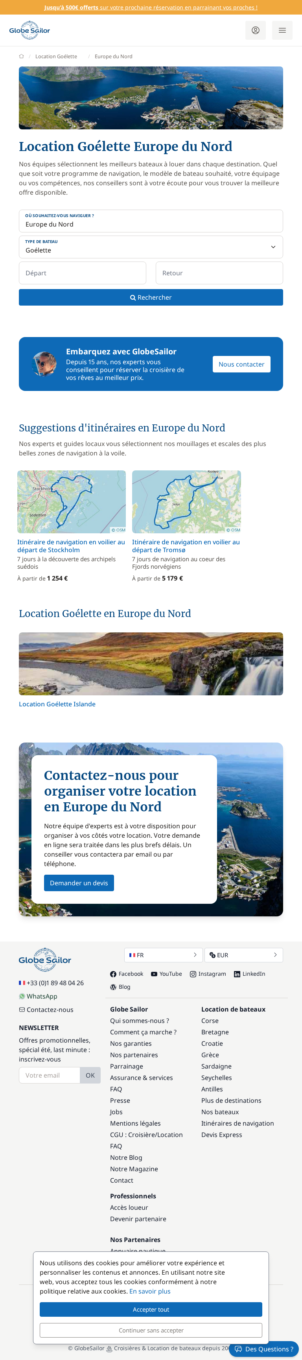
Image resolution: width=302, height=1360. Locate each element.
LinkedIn (254, 973)
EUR (222, 955)
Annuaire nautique (138, 1251)
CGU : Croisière (132, 1134)
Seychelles (216, 1077)
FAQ (116, 1089)
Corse (210, 1020)
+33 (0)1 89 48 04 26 (55, 983)
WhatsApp (42, 996)
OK (90, 1075)
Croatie (212, 1043)
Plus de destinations (231, 1100)
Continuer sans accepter (151, 1330)
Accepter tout (151, 1309)
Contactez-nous (50, 1009)
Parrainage (126, 1066)
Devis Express (221, 1134)
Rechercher (154, 297)
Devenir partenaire (138, 1218)
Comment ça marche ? (143, 1032)
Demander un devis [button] (79, 883)
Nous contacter (242, 364)
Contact (121, 1180)
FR (140, 955)
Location (170, 1134)
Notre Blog (126, 1157)
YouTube (171, 973)
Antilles (212, 1089)
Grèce (210, 1054)
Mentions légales (135, 1123)
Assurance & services (141, 1077)
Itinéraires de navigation (237, 1123)
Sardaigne (216, 1066)
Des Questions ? (269, 1349)
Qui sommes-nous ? (139, 1020)
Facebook (131, 973)
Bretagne (215, 1032)
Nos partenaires (134, 1054)
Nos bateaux (220, 1112)
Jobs (116, 1112)
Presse (120, 1100)
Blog (125, 986)
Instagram (212, 973)
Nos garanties (131, 1043)
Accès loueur (129, 1207)
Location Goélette (56, 56)
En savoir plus (150, 1291)
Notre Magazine (134, 1169)
